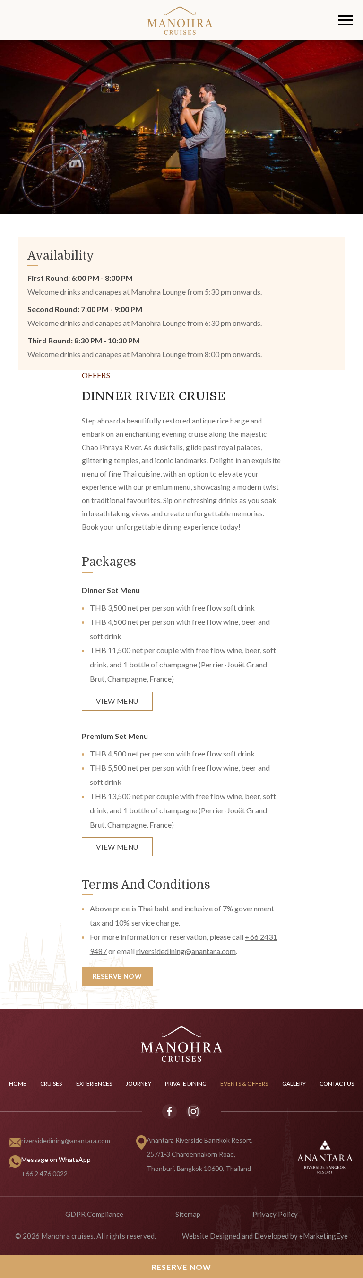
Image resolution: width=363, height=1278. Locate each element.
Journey (138, 1083)
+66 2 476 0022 (44, 1174)
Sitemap (187, 1214)
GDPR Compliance (94, 1214)
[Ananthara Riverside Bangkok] (325, 1156)
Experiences (94, 1083)
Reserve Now (182, 1266)
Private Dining (186, 1083)
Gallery (294, 1083)
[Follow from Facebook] (170, 1111)
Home (17, 1083)
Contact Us (337, 1083)
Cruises (51, 1083)
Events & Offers (244, 1083)
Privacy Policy (275, 1214)
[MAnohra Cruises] (242, 20)
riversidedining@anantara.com (65, 1140)
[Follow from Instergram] (193, 1111)
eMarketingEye (323, 1236)
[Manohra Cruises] (181, 1043)
